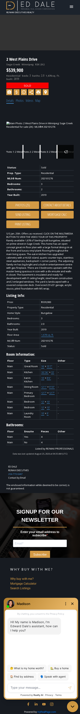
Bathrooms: (15, 424)
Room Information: (20, 354)
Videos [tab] (29, 100)
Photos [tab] (20, 100)
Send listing (22, 214)
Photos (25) (22, 205)
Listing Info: (15, 295)
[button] (28, 704)
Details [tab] (10, 100)
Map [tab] (37, 100)
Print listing (23, 224)
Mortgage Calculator (23, 583)
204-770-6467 (15, 474)
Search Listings (20, 588)
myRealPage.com (46, 711)
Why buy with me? (22, 579)
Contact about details (57, 205)
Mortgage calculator (57, 214)
